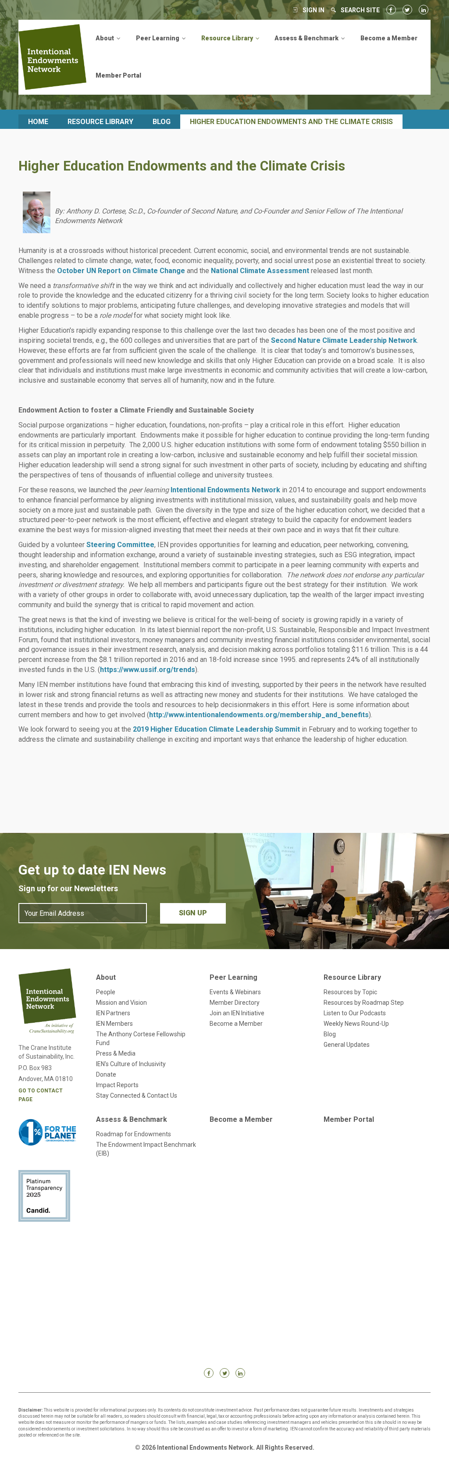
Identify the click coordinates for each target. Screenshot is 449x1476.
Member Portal (118, 75)
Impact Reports (117, 1084)
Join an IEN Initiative (237, 1013)
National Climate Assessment (260, 271)
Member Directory (235, 1002)
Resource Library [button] (227, 38)
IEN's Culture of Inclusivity (131, 1063)
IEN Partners (113, 1013)
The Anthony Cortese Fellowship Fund (140, 1038)
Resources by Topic (350, 992)
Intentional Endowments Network (225, 490)
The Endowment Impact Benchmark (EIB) (146, 1149)
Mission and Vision (121, 1002)
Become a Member (388, 38)
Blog (162, 121)
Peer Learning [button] (158, 38)
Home (38, 121)
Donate (106, 1074)
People (105, 992)
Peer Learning (233, 977)
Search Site (360, 10)
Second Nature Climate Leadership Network (344, 340)
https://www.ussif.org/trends (147, 669)
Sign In (313, 10)
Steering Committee (120, 545)
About (106, 977)
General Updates (347, 1044)
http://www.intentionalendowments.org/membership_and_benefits (259, 715)
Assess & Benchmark (131, 1119)
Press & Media (115, 1053)
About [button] (105, 38)
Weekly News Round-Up (356, 1023)
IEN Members (114, 1023)
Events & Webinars (235, 992)
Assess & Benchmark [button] (307, 38)
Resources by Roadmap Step (364, 1002)
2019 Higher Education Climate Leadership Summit (216, 729)
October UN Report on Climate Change (121, 271)
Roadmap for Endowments (133, 1134)
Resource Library (100, 121)
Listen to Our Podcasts (355, 1013)
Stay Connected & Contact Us (136, 1095)
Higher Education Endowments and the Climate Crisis (291, 121)
